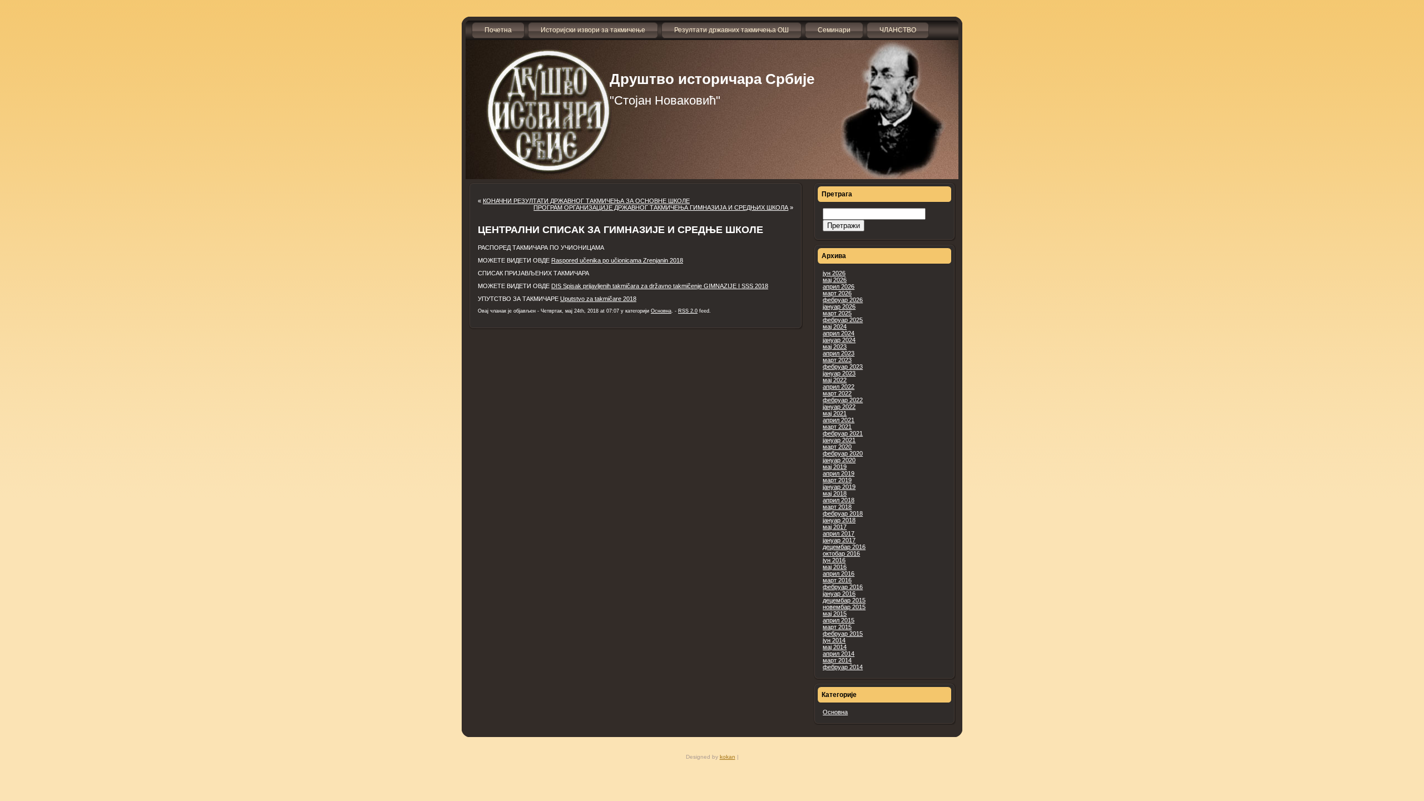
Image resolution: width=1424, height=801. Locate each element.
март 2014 (837, 660)
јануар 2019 (839, 486)
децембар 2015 (844, 600)
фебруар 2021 (843, 433)
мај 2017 (835, 526)
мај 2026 (835, 279)
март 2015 (837, 627)
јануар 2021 (839, 440)
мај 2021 (835, 413)
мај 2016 (835, 566)
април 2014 (838, 653)
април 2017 (838, 533)
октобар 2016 (841, 553)
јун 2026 (834, 273)
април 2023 (838, 353)
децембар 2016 (844, 546)
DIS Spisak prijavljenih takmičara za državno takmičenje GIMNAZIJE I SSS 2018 (659, 286)
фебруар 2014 (843, 667)
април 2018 (838, 500)
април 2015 (838, 620)
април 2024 (838, 333)
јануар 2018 (839, 520)
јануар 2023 (839, 373)
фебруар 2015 (843, 633)
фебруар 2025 (843, 320)
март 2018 (837, 506)
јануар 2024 (839, 340)
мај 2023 (835, 346)
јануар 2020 (839, 460)
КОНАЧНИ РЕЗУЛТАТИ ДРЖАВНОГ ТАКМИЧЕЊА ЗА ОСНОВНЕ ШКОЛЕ (586, 200)
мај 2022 (835, 380)
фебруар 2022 (843, 400)
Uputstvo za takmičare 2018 (598, 298)
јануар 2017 (839, 540)
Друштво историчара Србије (712, 79)
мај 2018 (835, 493)
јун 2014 (834, 640)
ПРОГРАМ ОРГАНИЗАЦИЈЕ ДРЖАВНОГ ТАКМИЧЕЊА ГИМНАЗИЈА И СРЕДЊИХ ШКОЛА (660, 207)
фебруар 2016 (843, 587)
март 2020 (837, 446)
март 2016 (837, 580)
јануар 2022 (839, 406)
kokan (727, 757)
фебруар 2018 (843, 513)
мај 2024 (835, 326)
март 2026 (837, 293)
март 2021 (837, 426)
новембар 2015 (844, 607)
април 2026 (838, 286)
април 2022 (838, 386)
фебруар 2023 (843, 366)
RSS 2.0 (688, 311)
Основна (835, 712)
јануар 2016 (839, 593)
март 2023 (837, 360)
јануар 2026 (839, 306)
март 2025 (837, 313)
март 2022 (837, 393)
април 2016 (838, 573)
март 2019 (837, 480)
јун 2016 (834, 560)
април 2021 (838, 420)
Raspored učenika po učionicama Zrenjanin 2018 (617, 260)
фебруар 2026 (843, 299)
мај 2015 (835, 613)
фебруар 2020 (843, 453)
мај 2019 (835, 466)
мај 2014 (835, 647)
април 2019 (838, 473)
